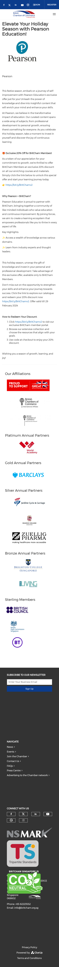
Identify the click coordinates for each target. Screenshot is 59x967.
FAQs (10, 766)
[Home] (24, 14)
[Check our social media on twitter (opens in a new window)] (10, 5)
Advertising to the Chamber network (27, 775)
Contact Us (13, 761)
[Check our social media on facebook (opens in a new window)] (4, 5)
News (10, 747)
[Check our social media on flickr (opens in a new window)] (28, 5)
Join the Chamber (17, 756)
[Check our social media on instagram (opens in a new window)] (23, 820)
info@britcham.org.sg (26, 907)
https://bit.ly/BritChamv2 (19, 185)
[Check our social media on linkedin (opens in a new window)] (16, 5)
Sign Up (29, 689)
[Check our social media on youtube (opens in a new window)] (22, 5)
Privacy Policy (29, 947)
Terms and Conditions (29, 958)
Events (10, 751)
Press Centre (14, 770)
